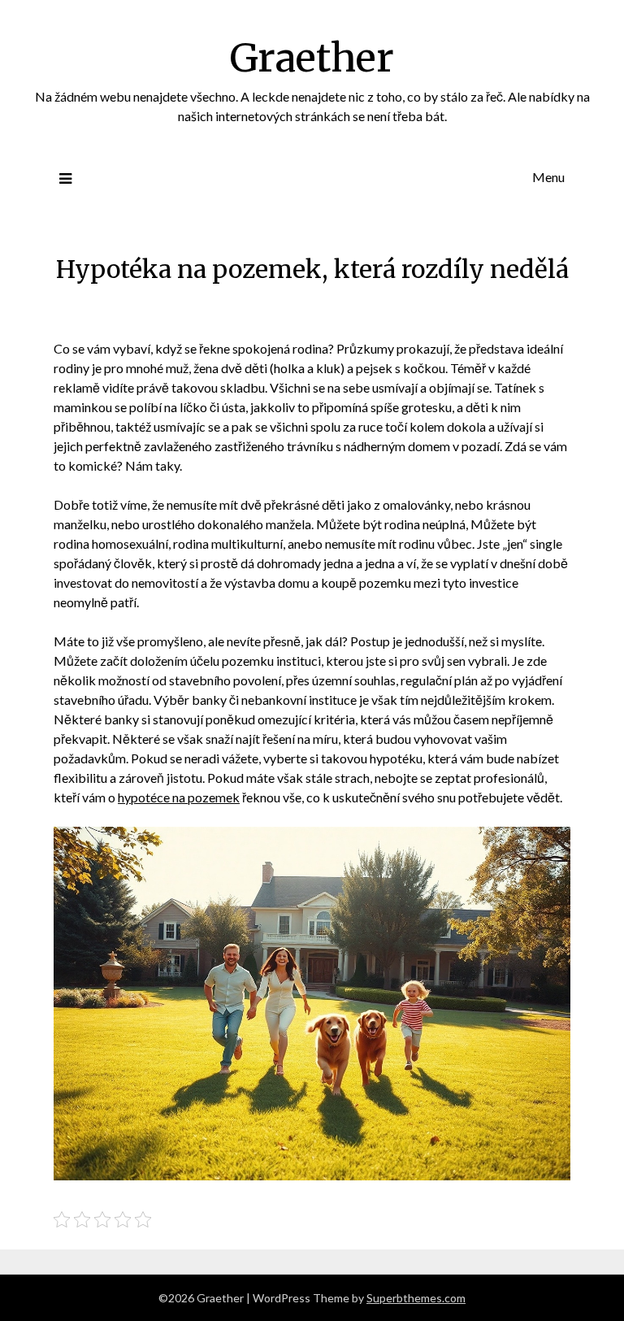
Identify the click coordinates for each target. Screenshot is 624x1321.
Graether (312, 57)
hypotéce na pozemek (179, 797)
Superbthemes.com (416, 1298)
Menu (548, 177)
